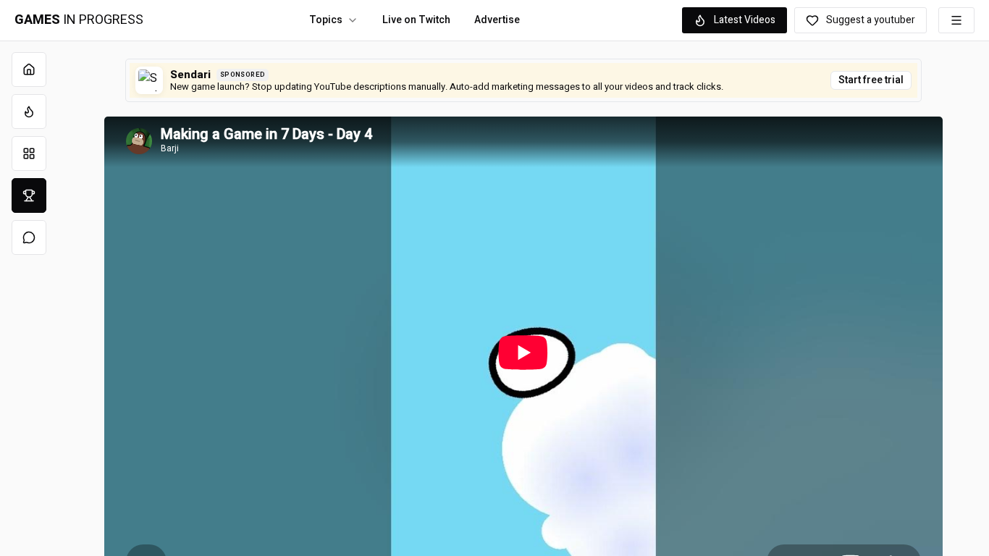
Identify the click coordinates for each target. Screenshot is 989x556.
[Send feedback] (29, 237)
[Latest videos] (29, 111)
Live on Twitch (416, 20)
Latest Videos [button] (744, 20)
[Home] (29, 69)
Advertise (497, 20)
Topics (325, 20)
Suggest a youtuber (870, 20)
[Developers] (29, 195)
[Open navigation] (956, 20)
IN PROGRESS (78, 20)
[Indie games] (29, 153)
